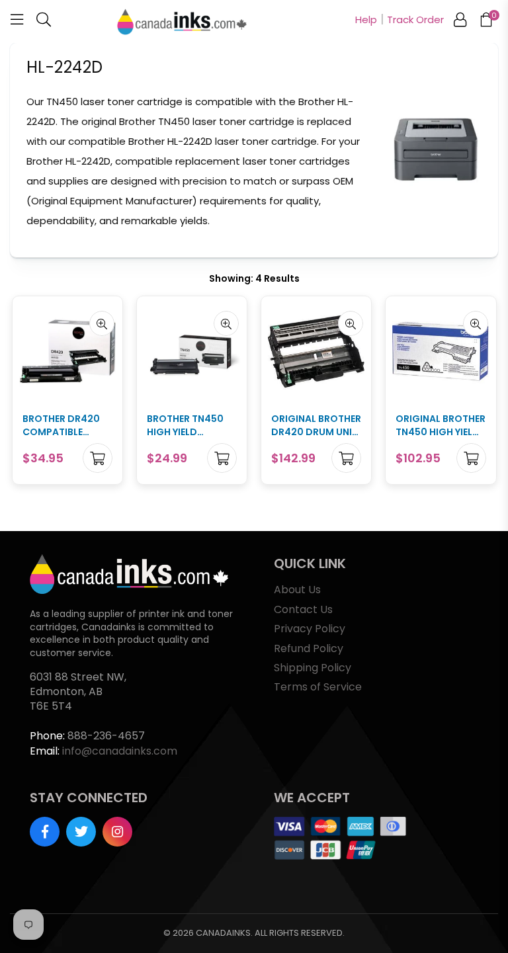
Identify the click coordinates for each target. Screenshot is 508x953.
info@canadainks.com (119, 751)
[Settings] (460, 22)
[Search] (43, 22)
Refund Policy (308, 648)
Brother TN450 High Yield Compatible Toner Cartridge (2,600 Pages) (190, 425)
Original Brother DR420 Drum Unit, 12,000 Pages (316, 425)
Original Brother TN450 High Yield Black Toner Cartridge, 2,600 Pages (441, 425)
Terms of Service (318, 686)
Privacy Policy (309, 628)
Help (366, 19)
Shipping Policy (312, 667)
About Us (297, 589)
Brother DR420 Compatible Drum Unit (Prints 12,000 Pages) (61, 425)
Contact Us (303, 609)
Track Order (415, 19)
